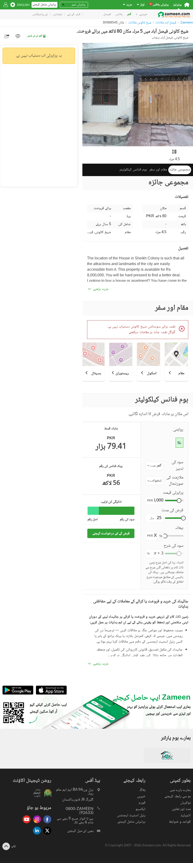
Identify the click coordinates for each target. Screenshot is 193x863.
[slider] (179, 500)
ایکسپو (140, 809)
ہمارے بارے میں (180, 790)
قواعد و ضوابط (180, 822)
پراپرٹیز (177, 5)
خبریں (141, 796)
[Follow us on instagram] (36, 824)
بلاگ (142, 790)
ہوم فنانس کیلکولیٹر (133, 169)
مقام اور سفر (158, 169)
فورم (142, 803)
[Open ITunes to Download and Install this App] (50, 694)
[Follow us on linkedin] (36, 835)
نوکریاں (185, 803)
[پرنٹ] (18, 36)
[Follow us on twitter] (46, 835)
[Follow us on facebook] (46, 824)
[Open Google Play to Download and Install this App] (17, 694)
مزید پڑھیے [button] (100, 289)
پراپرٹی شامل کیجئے (131, 822)
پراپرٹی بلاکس (159, 5)
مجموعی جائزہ (179, 169)
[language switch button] (23, 5)
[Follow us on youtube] (25, 824)
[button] (154, 465)
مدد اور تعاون (181, 809)
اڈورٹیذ (186, 815)
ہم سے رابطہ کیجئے (178, 796)
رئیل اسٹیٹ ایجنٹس (131, 815)
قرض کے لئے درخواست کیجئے (110, 533)
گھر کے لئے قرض (34, 36)
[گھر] (187, 4)
